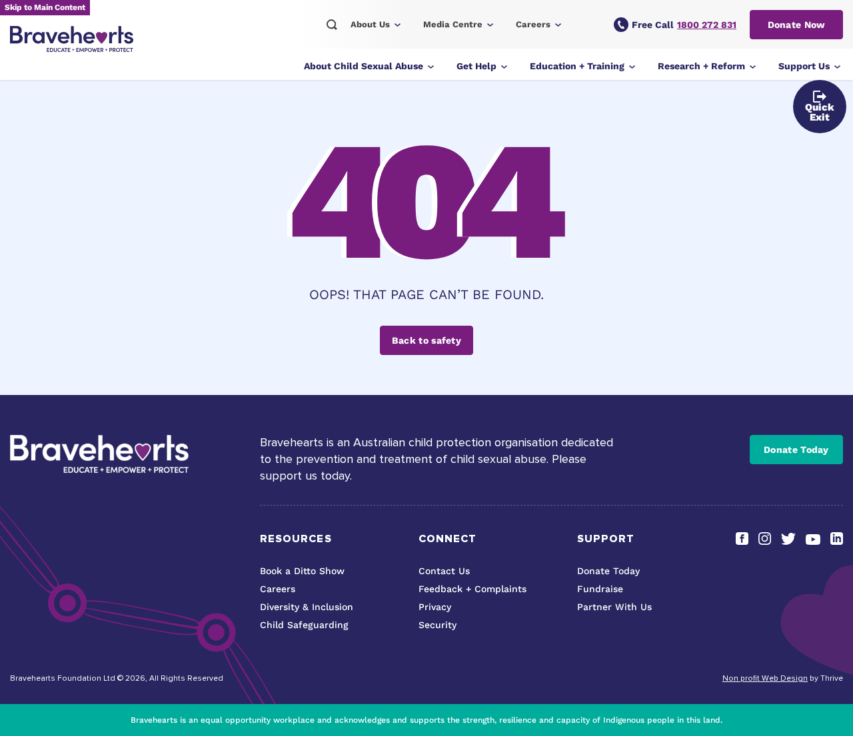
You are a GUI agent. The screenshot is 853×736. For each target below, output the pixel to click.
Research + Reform (701, 66)
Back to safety (426, 340)
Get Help (476, 66)
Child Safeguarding (304, 624)
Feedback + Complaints (472, 588)
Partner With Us (614, 606)
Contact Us (444, 570)
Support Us (804, 66)
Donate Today (796, 449)
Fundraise (600, 588)
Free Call (684, 24)
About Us (370, 24)
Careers (533, 24)
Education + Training (577, 66)
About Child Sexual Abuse (363, 66)
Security (437, 624)
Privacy (435, 606)
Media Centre (452, 24)
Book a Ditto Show (302, 570)
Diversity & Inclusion (306, 606)
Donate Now (797, 24)
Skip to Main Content (45, 7)
